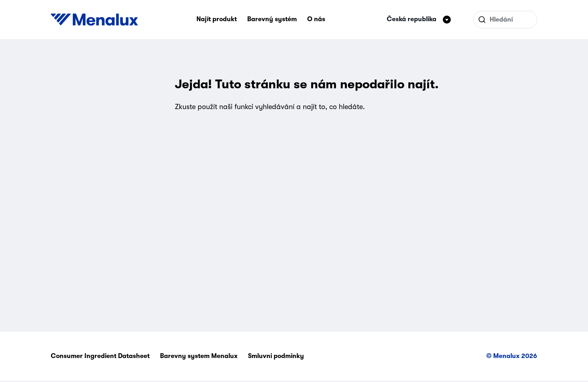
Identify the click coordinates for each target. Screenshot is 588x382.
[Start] (94, 20)
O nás (316, 19)
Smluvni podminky (276, 356)
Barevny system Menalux (199, 356)
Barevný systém (272, 19)
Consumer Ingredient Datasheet (100, 356)
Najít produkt (216, 19)
